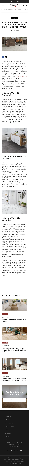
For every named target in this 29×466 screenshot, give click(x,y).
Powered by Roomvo (19, 459)
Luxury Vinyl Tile (22, 76)
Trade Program (9, 426)
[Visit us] (26, 5)
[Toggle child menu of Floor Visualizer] (22, 423)
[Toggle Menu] (3, 5)
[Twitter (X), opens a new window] (17, 1)
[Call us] (23, 5)
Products (8, 416)
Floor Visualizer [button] (9, 423)
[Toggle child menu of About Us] (22, 433)
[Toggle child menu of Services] (22, 419)
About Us (8, 433)
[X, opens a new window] (6, 57)
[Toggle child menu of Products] (22, 416)
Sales (6, 430)
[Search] (25, 10)
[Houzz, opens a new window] (21, 450)
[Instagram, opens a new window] (14, 1)
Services (7, 419)
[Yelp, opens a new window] (17, 450)
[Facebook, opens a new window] (11, 1)
